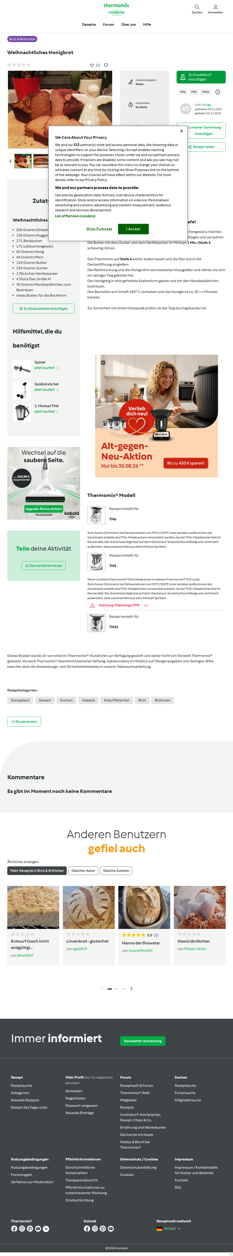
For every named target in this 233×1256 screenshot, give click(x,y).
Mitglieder (128, 1100)
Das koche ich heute (136, 1134)
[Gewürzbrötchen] (200, 907)
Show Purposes (99, 229)
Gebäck (88, 700)
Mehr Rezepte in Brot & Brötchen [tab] (37, 870)
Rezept (17, 1077)
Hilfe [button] (147, 24)
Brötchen (162, 700)
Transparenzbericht (82, 1180)
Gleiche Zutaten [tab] (116, 870)
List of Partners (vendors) (75, 216)
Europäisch (20, 700)
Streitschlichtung (80, 1200)
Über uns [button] (128, 24)
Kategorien (20, 1093)
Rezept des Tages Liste (29, 1107)
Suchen (181, 1077)
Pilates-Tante (195, 949)
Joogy (206, 104)
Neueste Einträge (80, 1113)
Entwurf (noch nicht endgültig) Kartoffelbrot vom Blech (30, 945)
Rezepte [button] (89, 24)
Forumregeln (21, 1175)
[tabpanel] (116, 939)
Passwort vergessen (82, 1105)
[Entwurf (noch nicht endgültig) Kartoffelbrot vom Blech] (33, 907)
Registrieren (75, 1098)
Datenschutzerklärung (138, 1167)
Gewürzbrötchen (193, 941)
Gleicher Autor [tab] (83, 870)
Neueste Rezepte (25, 1100)
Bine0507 (25, 955)
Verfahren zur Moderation (32, 1182)
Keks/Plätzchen (116, 700)
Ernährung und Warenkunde (143, 1127)
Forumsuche (185, 1093)
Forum (125, 1077)
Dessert (45, 700)
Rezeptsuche (21, 1085)
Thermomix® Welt (134, 1093)
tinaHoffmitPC (141, 950)
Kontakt (181, 1180)
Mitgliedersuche (188, 1100)
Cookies (127, 1175)
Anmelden (74, 1091)
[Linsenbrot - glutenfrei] (89, 907)
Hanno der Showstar (141, 943)
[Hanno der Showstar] (144, 907)
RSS (178, 1187)
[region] (118, 183)
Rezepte (127, 1107)
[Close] (182, 131)
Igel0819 (80, 949)
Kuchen (66, 700)
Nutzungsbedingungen (29, 1167)
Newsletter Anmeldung (143, 1041)
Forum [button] (108, 24)
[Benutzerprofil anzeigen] (185, 108)
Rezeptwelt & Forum (136, 1085)
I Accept (133, 229)
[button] (197, 9)
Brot (142, 700)
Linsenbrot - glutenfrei (87, 941)
